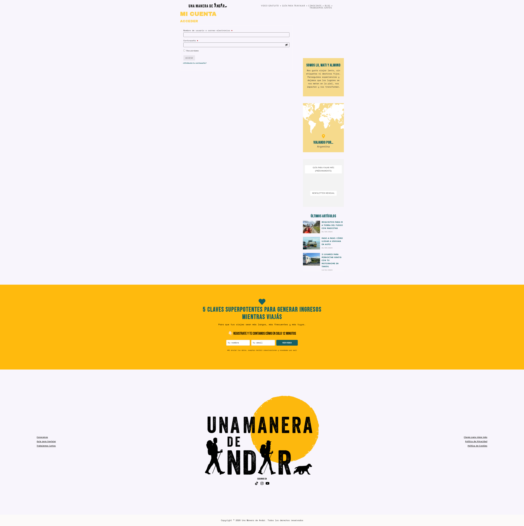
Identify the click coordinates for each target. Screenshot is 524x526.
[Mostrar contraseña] (286, 44)
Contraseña (197, 40)
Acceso (189, 58)
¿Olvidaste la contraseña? (195, 63)
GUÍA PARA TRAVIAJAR (293, 6)
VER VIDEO (287, 343)
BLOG (327, 6)
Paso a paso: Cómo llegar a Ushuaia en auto (332, 241)
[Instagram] (262, 483)
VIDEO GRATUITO (270, 6)
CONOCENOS (315, 6)
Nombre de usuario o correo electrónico (214, 30)
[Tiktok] (256, 483)
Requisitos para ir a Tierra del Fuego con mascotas (332, 225)
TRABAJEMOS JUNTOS (321, 8)
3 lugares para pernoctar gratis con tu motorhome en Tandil (331, 260)
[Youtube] (267, 483)
